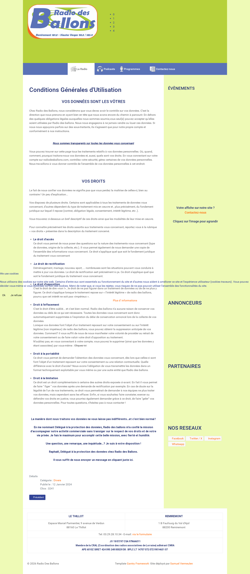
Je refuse (16, 295)
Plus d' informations (125, 300)
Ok (3, 295)
